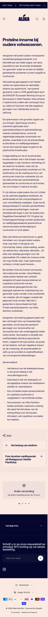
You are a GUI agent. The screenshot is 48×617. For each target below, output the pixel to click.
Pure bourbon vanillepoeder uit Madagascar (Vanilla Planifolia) (20, 459)
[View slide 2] (22, 503)
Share (8, 435)
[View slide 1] (19, 503)
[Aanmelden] (38, 592)
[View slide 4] (28, 503)
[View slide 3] (25, 503)
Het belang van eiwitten (24, 445)
